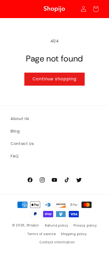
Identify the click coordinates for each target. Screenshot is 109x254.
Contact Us (22, 143)
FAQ (15, 156)
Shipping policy (74, 234)
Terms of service (41, 234)
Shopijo (32, 225)
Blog (15, 131)
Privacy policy (85, 225)
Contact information (57, 242)
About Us (20, 118)
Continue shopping (54, 79)
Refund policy (57, 225)
